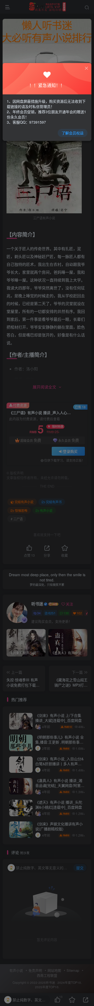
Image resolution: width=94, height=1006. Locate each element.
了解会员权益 (73, 132)
